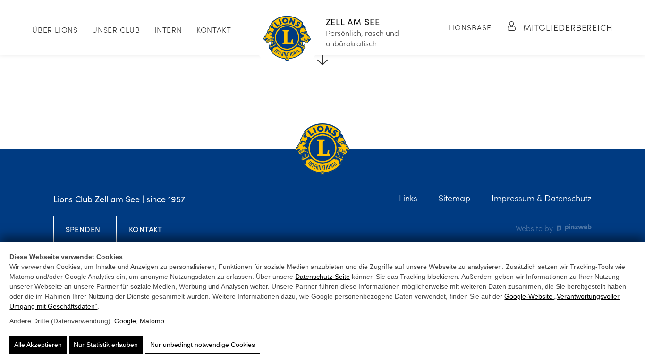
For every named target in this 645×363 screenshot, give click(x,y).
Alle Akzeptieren (38, 344)
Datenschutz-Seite (322, 276)
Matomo (152, 321)
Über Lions (55, 29)
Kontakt (213, 29)
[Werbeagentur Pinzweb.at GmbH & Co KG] (574, 228)
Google (125, 321)
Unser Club (116, 29)
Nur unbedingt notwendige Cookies (202, 344)
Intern (168, 29)
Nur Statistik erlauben (106, 344)
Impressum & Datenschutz (542, 198)
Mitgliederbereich (566, 27)
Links (408, 198)
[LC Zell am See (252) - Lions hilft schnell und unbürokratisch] (287, 39)
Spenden (83, 229)
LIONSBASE (470, 27)
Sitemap (454, 198)
